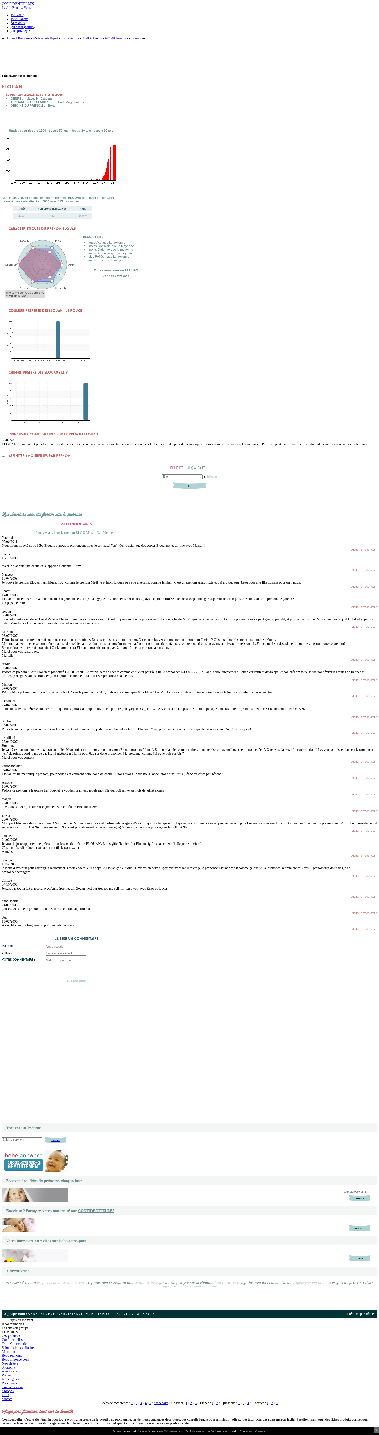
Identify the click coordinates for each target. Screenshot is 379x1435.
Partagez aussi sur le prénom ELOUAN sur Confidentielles (76, 532)
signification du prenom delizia (266, 1283)
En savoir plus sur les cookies (253, 1431)
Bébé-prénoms (12, 1355)
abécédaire (161, 1403)
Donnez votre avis (115, 276)
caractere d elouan (21, 1283)
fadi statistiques (227, 1283)
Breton (52, 105)
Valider (360, 1198)
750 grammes (11, 1336)
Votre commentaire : (18, 959)
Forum (136, 38)
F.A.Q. (6, 1395)
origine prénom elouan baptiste (62, 1283)
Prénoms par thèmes (361, 1314)
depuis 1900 (37, 130)
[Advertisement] (72, 59)
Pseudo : (8, 946)
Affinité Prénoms (116, 38)
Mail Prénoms (92, 38)
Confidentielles (12, 1340)
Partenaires (9, 1383)
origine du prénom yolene (352, 1283)
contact (7, 1399)
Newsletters (10, 1363)
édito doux (18, 23)
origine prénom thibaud (311, 1283)
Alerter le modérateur (364, 549)
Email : (7, 953)
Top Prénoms (70, 38)
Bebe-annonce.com (15, 1359)
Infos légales (10, 1379)
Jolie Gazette (19, 19)
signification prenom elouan (111, 1283)
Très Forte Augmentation (68, 102)
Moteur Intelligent (45, 38)
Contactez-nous (12, 1387)
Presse (6, 1375)
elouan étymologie (149, 1283)
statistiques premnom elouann (189, 1283)
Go (189, 486)
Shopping (8, 1367)
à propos (8, 1391)
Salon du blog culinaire (18, 1347)
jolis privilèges (20, 31)
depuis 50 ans (58, 130)
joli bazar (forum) (23, 27)
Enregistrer (76, 981)
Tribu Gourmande (14, 1343)
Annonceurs (10, 1371)
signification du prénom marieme (190, 1286)
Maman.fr (8, 1351)
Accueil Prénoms (18, 38)
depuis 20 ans (81, 130)
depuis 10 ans (103, 130)
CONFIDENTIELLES (96, 1211)
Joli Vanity (18, 15)
